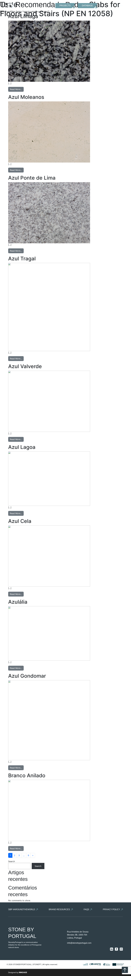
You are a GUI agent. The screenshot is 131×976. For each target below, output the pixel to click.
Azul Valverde (25, 366)
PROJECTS (65, 5)
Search (11, 861)
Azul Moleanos (26, 97)
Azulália (17, 602)
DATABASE (87, 5)
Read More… (16, 89)
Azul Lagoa (21, 447)
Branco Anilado (26, 775)
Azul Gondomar (27, 676)
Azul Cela (19, 521)
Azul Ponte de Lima (32, 178)
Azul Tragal (22, 258)
